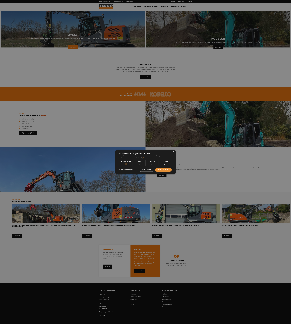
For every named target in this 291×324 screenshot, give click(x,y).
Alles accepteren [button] (163, 170)
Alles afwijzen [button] (146, 170)
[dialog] (145, 162)
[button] (126, 170)
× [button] (173, 151)
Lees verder (146, 158)
